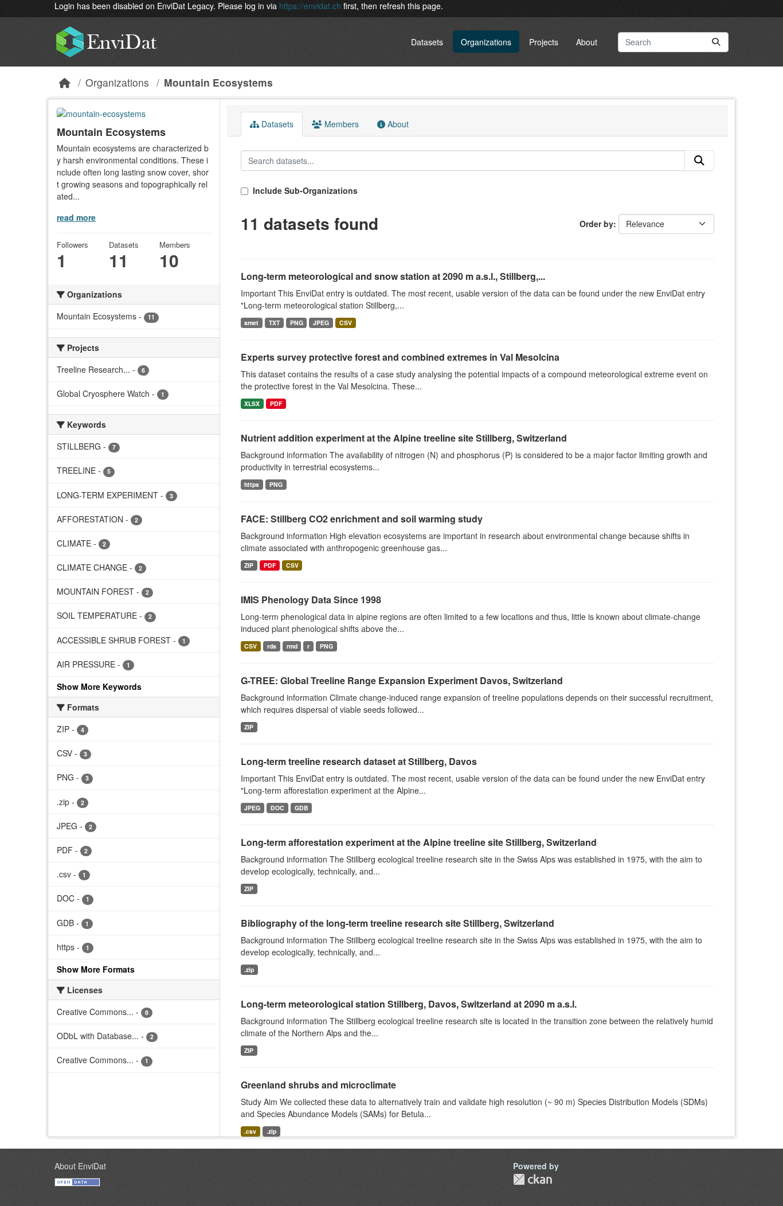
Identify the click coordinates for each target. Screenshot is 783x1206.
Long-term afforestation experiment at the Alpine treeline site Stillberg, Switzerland (419, 842)
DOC (277, 807)
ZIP (248, 565)
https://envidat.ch (310, 5)
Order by (596, 223)
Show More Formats (96, 969)
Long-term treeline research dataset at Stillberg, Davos (359, 761)
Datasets (427, 42)
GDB (301, 807)
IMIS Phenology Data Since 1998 (311, 599)
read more (76, 217)
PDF (276, 403)
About (586, 42)
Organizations (486, 42)
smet (251, 322)
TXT (274, 322)
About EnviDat (80, 1166)
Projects (543, 42)
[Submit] (715, 42)
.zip (249, 969)
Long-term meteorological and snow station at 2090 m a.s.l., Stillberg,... (393, 276)
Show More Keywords (99, 686)
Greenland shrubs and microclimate (318, 1084)
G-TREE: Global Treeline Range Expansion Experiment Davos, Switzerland (402, 680)
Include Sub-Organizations (304, 190)
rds (271, 646)
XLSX (252, 403)
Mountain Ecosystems (218, 82)
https (251, 484)
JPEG (321, 322)
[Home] (65, 82)
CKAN (532, 1179)
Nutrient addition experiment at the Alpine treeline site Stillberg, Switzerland (404, 437)
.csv (250, 1131)
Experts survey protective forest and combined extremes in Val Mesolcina (400, 357)
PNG (296, 322)
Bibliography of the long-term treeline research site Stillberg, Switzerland (397, 923)
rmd (292, 646)
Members (340, 124)
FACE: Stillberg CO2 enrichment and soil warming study (362, 518)
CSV (345, 322)
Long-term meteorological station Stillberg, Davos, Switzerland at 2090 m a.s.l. (409, 1003)
